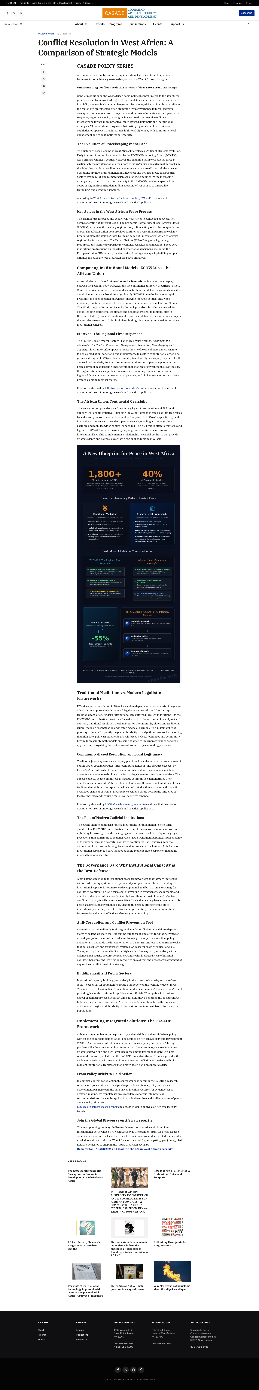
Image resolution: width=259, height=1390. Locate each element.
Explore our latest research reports (98, 1106)
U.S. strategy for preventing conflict (126, 388)
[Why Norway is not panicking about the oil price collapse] (172, 1271)
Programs (238, 3)
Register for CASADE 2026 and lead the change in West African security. (125, 1149)
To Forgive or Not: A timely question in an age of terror (127, 1287)
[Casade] (129, 13)
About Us (81, 24)
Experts (100, 24)
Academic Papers (46, 34)
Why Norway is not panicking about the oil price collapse (172, 1287)
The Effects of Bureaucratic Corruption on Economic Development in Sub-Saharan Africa (85, 1175)
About (227, 3)
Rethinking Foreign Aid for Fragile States (170, 1244)
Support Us (81, 1339)
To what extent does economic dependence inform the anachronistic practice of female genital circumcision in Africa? (129, 1249)
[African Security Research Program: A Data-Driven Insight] (86, 1227)
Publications (138, 24)
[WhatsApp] (43, 92)
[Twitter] (43, 79)
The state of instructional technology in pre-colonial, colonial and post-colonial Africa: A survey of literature (85, 1290)
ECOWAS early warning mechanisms (127, 804)
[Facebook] (43, 72)
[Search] (248, 24)
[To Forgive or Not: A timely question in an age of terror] (129, 1271)
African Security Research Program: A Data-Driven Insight (84, 1245)
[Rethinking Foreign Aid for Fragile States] (172, 1227)
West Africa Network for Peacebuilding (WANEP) (122, 198)
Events (249, 3)
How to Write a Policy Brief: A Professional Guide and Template (172, 1174)
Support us (177, 24)
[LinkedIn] (43, 86)
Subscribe (246, 13)
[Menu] (253, 24)
